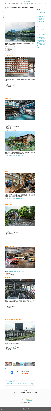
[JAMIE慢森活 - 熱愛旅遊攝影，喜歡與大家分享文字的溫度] (25, 1)
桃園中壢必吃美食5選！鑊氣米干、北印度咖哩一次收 (41, 17)
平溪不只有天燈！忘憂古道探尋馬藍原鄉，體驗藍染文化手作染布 (41, 35)
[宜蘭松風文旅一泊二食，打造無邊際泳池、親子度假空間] (24, 364)
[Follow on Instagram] (26, 404)
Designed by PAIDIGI (25, 409)
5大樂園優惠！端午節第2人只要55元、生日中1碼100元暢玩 (13, 384)
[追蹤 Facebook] (3, 16)
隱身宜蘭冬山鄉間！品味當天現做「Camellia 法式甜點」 (16, 155)
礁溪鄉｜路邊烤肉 (8, 50)
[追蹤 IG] (3, 17)
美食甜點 (17, 3)
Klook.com (6, 368)
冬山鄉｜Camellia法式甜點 (9, 49)
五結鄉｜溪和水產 (8, 48)
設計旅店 (21, 3)
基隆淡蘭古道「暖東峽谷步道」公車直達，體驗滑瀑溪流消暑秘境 (41, 30)
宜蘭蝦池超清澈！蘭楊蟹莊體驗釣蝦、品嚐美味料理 (15, 303)
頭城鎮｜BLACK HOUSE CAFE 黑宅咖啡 (11, 53)
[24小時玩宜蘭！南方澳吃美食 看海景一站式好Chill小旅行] (31, 364)
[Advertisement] (20, 16)
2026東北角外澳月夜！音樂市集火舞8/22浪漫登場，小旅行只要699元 (41, 41)
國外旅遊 (36, 3)
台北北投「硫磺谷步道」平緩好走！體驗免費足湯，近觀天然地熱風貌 (41, 44)
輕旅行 (15, 381)
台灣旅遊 (10, 3)
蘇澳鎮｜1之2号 (8, 51)
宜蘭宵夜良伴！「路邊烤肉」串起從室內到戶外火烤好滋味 (16, 198)
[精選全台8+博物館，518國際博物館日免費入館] (16, 364)
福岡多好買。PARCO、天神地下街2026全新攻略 (41, 14)
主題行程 (13, 3)
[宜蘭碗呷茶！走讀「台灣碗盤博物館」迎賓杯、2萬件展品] (8, 364)
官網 (11, 125)
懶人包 (10, 381)
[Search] (45, 3)
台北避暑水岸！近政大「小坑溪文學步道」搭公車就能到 (41, 19)
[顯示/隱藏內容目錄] (15, 46)
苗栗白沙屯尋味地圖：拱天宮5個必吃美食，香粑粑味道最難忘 (41, 12)
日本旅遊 (32, 3)
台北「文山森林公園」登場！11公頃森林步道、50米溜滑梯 (41, 24)
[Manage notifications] (1, 409)
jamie (11, 9)
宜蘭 (11, 381)
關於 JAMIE (40, 3)
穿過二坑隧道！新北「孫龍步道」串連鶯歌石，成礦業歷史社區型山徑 (41, 38)
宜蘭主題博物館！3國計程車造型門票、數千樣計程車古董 (16, 271)
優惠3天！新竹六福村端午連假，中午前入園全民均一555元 (27, 384)
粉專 (12, 125)
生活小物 (28, 3)
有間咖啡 (25, 3)
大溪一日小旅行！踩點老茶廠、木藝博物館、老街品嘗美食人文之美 (41, 22)
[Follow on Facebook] (24, 404)
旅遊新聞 (6, 3)
